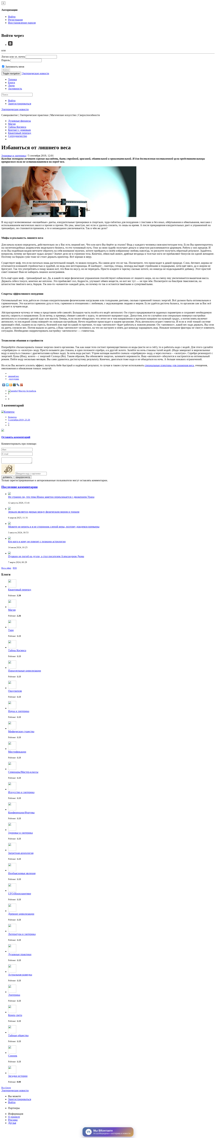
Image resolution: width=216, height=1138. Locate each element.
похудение (14, 379)
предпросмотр (23, 477)
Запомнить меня (14, 66)
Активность (15, 88)
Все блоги (6, 1087)
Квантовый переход (19, 133)
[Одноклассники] (11, 385)
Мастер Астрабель (27, 391)
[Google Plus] (21, 385)
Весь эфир (6, 568)
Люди (11, 85)
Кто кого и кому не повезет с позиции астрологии (37, 541)
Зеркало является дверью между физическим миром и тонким (43, 511)
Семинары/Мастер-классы (23, 772)
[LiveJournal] (18, 385)
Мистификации (17, 751)
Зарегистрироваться (19, 103)
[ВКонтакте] (4, 385)
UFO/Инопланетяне (19, 893)
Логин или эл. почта (13, 56)
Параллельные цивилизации (24, 670)
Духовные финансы (19, 120)
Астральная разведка (20, 974)
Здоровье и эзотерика (13, 155)
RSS (15, 568)
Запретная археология (20, 853)
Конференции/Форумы (21, 812)
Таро (11, 630)
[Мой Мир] (14, 385)
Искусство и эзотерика (21, 792)
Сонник (12, 1055)
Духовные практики (19, 954)
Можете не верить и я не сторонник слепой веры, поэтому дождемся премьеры (53, 526)
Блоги (11, 82)
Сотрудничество (17, 136)
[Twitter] (7, 385)
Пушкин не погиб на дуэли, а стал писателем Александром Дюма (46, 556)
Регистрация (15, 19)
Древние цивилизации (21, 913)
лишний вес (13, 376)
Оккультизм (15, 690)
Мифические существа (21, 731)
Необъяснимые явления (21, 873)
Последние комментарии (19, 487)
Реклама (13, 1119)
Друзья (12, 1122)
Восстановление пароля (22, 22)
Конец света (15, 1015)
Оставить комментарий (15, 437)
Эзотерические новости (35, 73)
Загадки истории (18, 1076)
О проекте (14, 1116)
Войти (12, 16)
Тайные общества (18, 1035)
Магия (12, 123)
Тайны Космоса (17, 126)
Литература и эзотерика (22, 934)
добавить (7, 477)
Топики (12, 79)
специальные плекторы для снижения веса (169, 365)
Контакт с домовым (19, 130)
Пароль (5, 60)
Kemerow (12, 417)
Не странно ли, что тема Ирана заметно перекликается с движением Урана (51, 496)
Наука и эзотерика (18, 711)
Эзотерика (14, 994)
